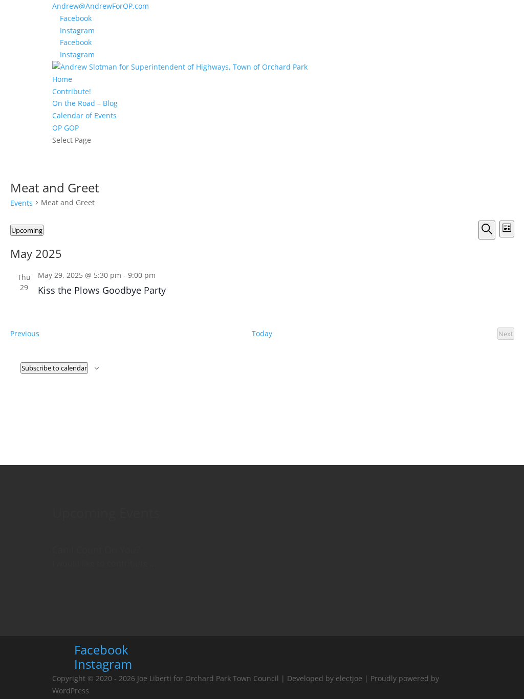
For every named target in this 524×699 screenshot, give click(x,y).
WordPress (70, 690)
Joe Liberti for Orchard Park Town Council (208, 678)
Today (262, 333)
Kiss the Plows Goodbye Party (102, 290)
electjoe (349, 678)
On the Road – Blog (85, 103)
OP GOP (65, 128)
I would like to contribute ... (104, 563)
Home (62, 79)
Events (21, 203)
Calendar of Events (84, 115)
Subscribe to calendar (54, 368)
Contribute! (71, 91)
